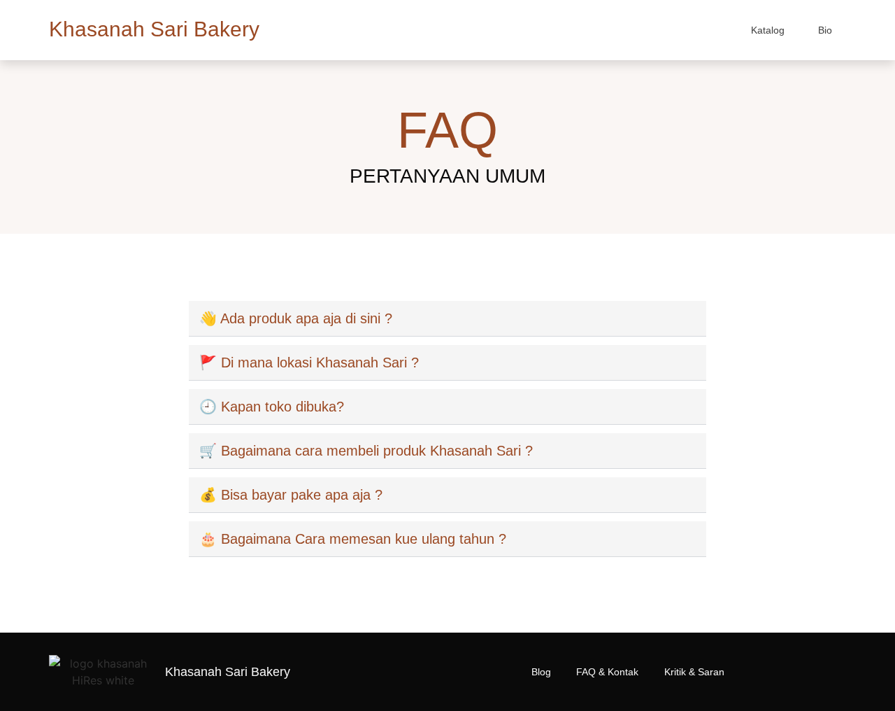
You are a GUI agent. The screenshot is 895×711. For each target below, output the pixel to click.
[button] (447, 319)
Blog (541, 671)
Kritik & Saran (694, 671)
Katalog (768, 30)
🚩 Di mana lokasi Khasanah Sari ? (309, 362)
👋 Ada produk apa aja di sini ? (295, 318)
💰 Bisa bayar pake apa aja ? (290, 494)
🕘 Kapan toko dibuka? (271, 406)
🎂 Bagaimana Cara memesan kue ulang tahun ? (352, 539)
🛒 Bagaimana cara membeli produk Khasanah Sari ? (366, 450)
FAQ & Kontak (607, 671)
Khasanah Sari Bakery (154, 29)
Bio (825, 30)
